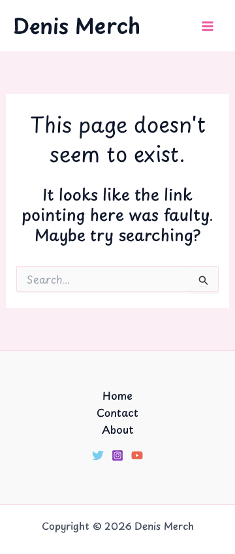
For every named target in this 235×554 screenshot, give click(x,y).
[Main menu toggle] (207, 26)
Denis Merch (76, 25)
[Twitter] (98, 455)
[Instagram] (117, 455)
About (118, 429)
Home (117, 395)
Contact (117, 412)
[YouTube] (137, 455)
